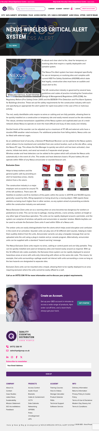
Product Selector (56, 397)
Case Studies (11, 394)
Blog (22, 425)
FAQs (52, 400)
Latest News (10, 397)
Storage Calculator (57, 394)
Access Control (40, 15)
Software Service (56, 406)
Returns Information (79, 391)
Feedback (10, 409)
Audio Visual (74, 15)
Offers (82, 15)
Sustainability (11, 400)
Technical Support (57, 403)
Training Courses (56, 387)
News (16, 425)
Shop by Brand (92, 15)
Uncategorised (33, 416)
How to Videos (55, 391)
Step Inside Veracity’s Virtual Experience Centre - (69, 2)
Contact (66, 8)
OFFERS (31, 409)
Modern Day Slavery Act (81, 403)
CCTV (3, 15)
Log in (77, 8)
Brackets (31, 394)
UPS (49, 15)
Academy (59, 8)
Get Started (84, 303)
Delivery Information (80, 387)
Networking (23, 15)
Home (9, 425)
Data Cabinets (11, 15)
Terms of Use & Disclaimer (82, 400)
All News (13, 46)
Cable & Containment (59, 15)
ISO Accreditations (13, 406)
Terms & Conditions (79, 406)
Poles (31, 15)
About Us (9, 387)
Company (51, 8)
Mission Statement (13, 403)
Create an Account (88, 8)
